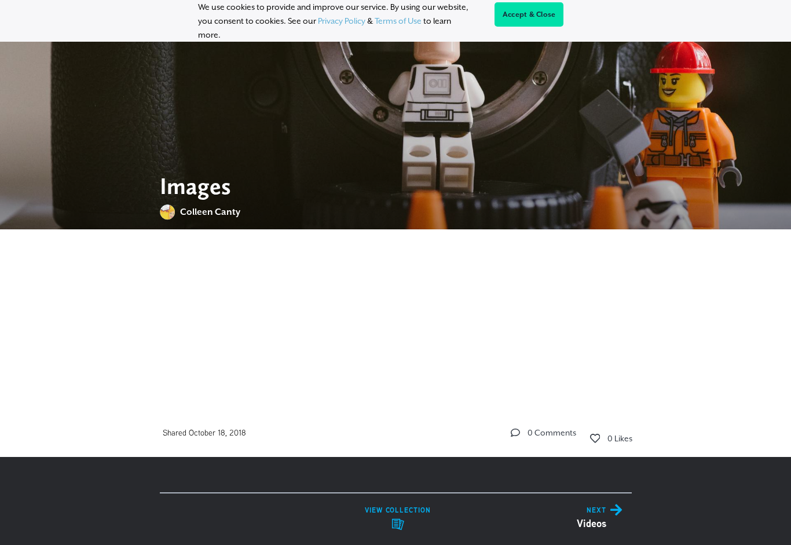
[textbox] (396, 310)
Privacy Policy (341, 20)
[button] (515, 432)
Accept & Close (529, 14)
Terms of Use (398, 20)
